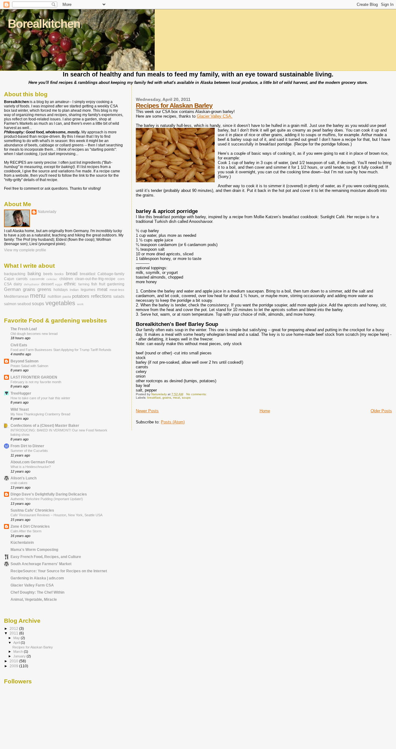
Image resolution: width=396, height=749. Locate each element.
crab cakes (19, 483)
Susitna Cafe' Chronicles (32, 510)
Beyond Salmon (24, 361)
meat (176, 397)
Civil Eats (19, 345)
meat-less (117, 290)
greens (44, 289)
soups (186, 397)
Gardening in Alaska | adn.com (37, 578)
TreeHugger (21, 393)
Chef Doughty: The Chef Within (37, 592)
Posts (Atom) (173, 422)
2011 (14, 633)
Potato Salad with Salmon (29, 366)
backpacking (14, 274)
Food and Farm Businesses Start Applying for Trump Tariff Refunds (61, 350)
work (80, 304)
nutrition (54, 296)
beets (48, 274)
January (20, 656)
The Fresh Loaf (24, 329)
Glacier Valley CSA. (214, 116)
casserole (37, 279)
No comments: (197, 394)
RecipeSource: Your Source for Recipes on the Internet (59, 571)
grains (166, 397)
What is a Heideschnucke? (31, 467)
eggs (58, 284)
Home (265, 411)
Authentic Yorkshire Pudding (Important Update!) (47, 499)
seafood (24, 304)
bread (71, 273)
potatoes (80, 296)
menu (37, 295)
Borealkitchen (44, 23)
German (12, 289)
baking (34, 273)
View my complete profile (25, 250)
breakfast (154, 397)
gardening (115, 284)
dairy (18, 284)
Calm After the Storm (26, 531)
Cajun (9, 279)
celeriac (51, 279)
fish (94, 284)
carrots (22, 279)
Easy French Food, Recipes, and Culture (46, 557)
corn (121, 279)
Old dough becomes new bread (34, 334)
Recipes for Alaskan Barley (174, 105)
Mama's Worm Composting (34, 550)
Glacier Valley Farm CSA (32, 585)
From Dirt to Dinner (27, 446)
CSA (8, 284)
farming (83, 284)
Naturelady (47, 212)
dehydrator (31, 284)
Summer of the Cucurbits (29, 450)
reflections (101, 296)
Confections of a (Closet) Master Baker (45, 425)
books (59, 274)
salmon (10, 304)
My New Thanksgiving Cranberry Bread (40, 414)
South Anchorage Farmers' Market (41, 564)
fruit (102, 284)
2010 (14, 661)
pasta (66, 296)
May (17, 638)
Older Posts (381, 411)
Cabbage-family (110, 274)
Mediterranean (16, 296)
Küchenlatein (22, 542)
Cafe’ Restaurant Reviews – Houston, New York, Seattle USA (56, 515)
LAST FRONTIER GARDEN (34, 377)
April (17, 642)
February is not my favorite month (36, 382)
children (66, 279)
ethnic (70, 283)
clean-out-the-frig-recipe (95, 279)
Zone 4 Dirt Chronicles (30, 526)
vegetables (60, 303)
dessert (47, 284)
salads (118, 296)
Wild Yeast (20, 409)
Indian (74, 290)
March (18, 651)
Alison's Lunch (24, 478)
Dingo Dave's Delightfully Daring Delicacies (49, 494)
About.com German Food (32, 462)
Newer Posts (147, 411)
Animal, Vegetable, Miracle (34, 599)
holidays (61, 290)
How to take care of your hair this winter (40, 398)
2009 (14, 666)
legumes (88, 290)
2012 (14, 628)
